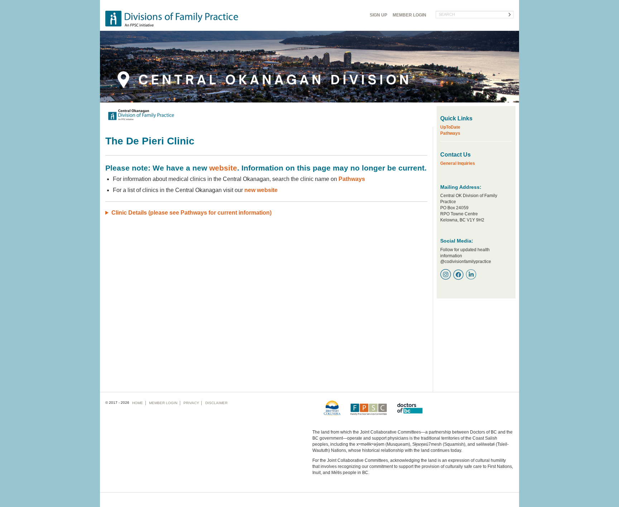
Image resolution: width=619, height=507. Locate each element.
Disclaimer (216, 403)
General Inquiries (457, 163)
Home (137, 403)
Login (409, 15)
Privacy (191, 403)
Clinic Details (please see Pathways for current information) (191, 213)
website (223, 168)
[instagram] (445, 274)
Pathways (352, 179)
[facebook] (458, 274)
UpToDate (450, 127)
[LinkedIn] (471, 274)
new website (261, 190)
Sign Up (378, 15)
